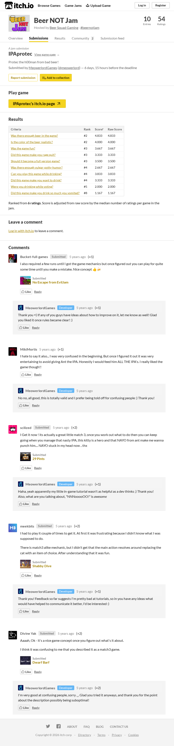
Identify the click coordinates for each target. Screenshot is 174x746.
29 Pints (38, 459)
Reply (38, 291)
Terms (101, 735)
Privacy (117, 735)
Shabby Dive (42, 566)
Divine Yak (28, 633)
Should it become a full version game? (35, 161)
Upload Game (100, 5)
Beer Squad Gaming (64, 27)
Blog (100, 726)
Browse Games (49, 5)
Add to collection (57, 77)
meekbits (27, 526)
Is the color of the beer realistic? (32, 142)
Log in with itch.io (21, 231)
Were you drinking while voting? (32, 186)
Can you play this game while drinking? (36, 174)
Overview (15, 38)
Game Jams (73, 5)
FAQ (87, 726)
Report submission (23, 77)
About (72, 726)
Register (160, 5)
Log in (142, 5)
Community (80, 38)
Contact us (119, 726)
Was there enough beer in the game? (34, 135)
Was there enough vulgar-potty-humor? (37, 167)
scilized (25, 427)
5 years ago (77, 257)
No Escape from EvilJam (50, 282)
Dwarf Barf (40, 662)
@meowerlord (69, 68)
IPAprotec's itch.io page (34, 103)
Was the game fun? (23, 148)
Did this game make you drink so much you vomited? (45, 193)
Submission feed (112, 38)
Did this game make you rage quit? (33, 155)
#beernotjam (89, 27)
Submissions (38, 38)
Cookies (133, 735)
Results (60, 38)
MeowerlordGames (43, 68)
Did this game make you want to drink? (36, 180)
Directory (84, 735)
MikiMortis (28, 349)
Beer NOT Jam (56, 20)
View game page (45, 54)
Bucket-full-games (34, 257)
